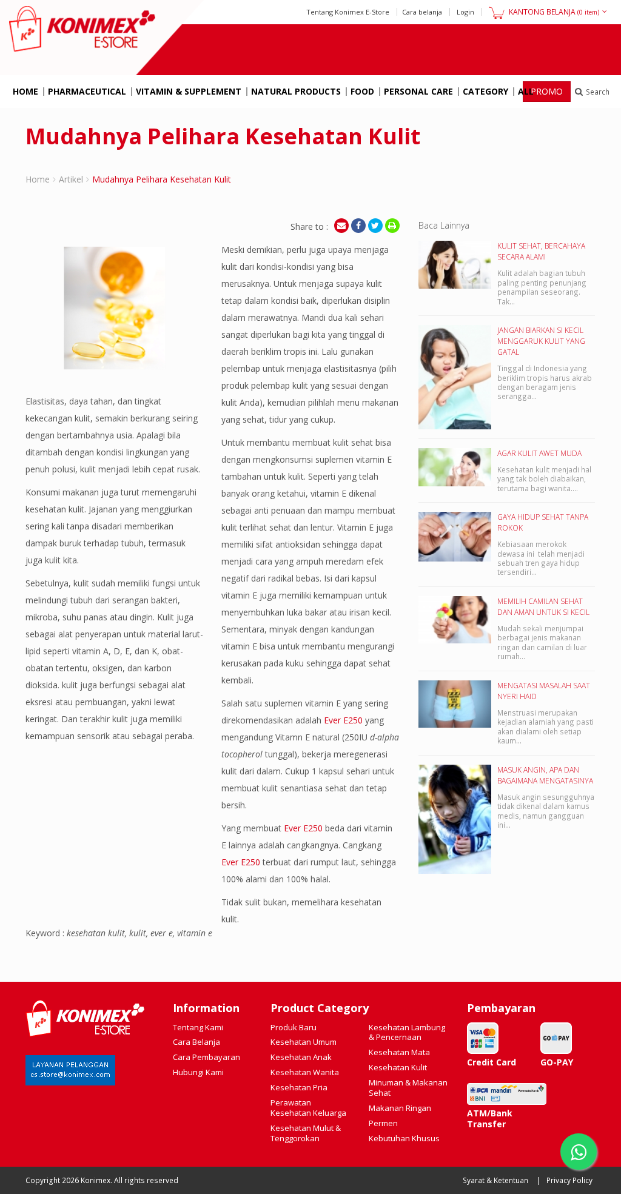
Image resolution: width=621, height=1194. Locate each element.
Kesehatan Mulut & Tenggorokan (305, 1133)
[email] (341, 225)
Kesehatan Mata (399, 1052)
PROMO (547, 91)
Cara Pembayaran (206, 1056)
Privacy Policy (569, 1180)
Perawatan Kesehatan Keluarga (308, 1107)
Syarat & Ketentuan (495, 1180)
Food (362, 91)
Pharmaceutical (87, 91)
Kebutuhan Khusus (404, 1138)
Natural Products (296, 91)
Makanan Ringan (400, 1107)
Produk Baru (293, 1027)
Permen (383, 1123)
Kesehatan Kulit (398, 1067)
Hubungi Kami (198, 1072)
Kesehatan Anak (301, 1056)
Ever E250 (343, 720)
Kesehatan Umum (303, 1041)
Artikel (71, 179)
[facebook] (358, 225)
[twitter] (375, 225)
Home (25, 91)
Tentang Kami (198, 1027)
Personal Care (418, 91)
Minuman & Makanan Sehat (408, 1087)
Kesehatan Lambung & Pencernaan (407, 1032)
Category (485, 91)
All (526, 91)
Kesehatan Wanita (304, 1072)
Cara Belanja (196, 1041)
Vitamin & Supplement (188, 91)
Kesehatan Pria (298, 1087)
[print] (392, 225)
